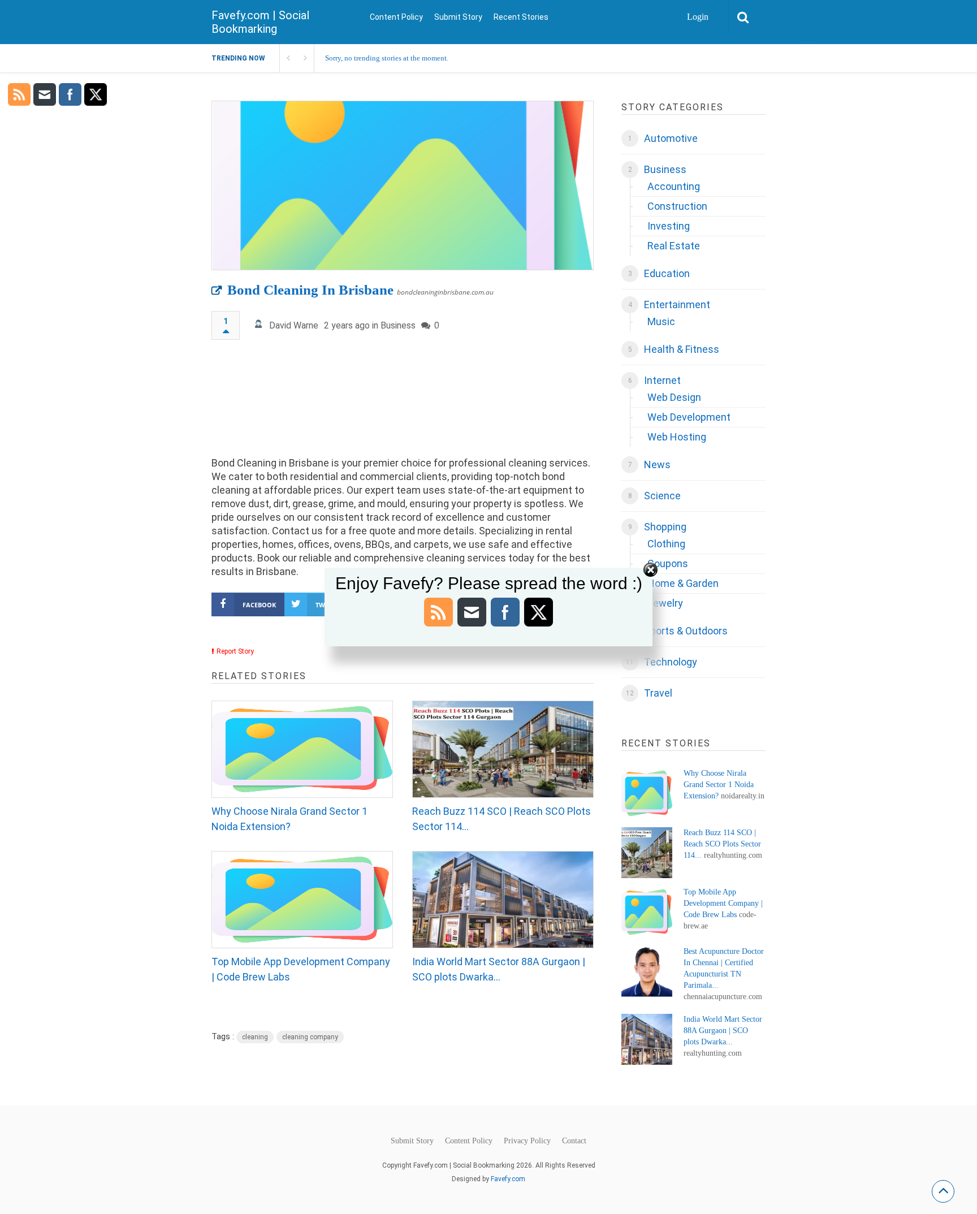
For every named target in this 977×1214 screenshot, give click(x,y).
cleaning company (310, 1037)
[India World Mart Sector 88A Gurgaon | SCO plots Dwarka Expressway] (503, 900)
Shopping (665, 527)
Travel (658, 693)
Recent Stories (521, 16)
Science (662, 496)
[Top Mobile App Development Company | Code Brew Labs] (302, 900)
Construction (677, 206)
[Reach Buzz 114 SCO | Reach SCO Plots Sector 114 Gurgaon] (503, 749)
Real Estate (673, 246)
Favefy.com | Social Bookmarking (260, 22)
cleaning (255, 1037)
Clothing (666, 544)
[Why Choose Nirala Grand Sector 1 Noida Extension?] (302, 749)
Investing (668, 226)
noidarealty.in (742, 796)
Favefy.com (508, 1179)
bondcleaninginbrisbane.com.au (445, 292)
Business (398, 325)
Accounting (673, 186)
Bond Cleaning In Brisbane (310, 289)
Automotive (671, 138)
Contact (574, 1141)
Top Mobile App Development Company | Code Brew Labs (300, 969)
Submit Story (458, 16)
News (657, 464)
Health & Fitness (681, 349)
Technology (670, 662)
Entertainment (677, 304)
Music (661, 321)
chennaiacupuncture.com (723, 996)
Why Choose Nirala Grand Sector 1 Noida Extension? (289, 818)
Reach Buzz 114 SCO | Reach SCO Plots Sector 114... (501, 818)
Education (667, 273)
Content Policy (396, 16)
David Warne (293, 325)
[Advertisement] (402, 403)
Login (697, 16)
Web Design (674, 397)
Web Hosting (676, 437)
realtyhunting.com (733, 855)
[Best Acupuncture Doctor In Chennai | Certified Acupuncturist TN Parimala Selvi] (646, 971)
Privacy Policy (527, 1141)
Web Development (688, 417)
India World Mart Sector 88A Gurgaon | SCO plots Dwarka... (498, 969)
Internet (662, 380)
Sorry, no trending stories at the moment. (386, 58)
